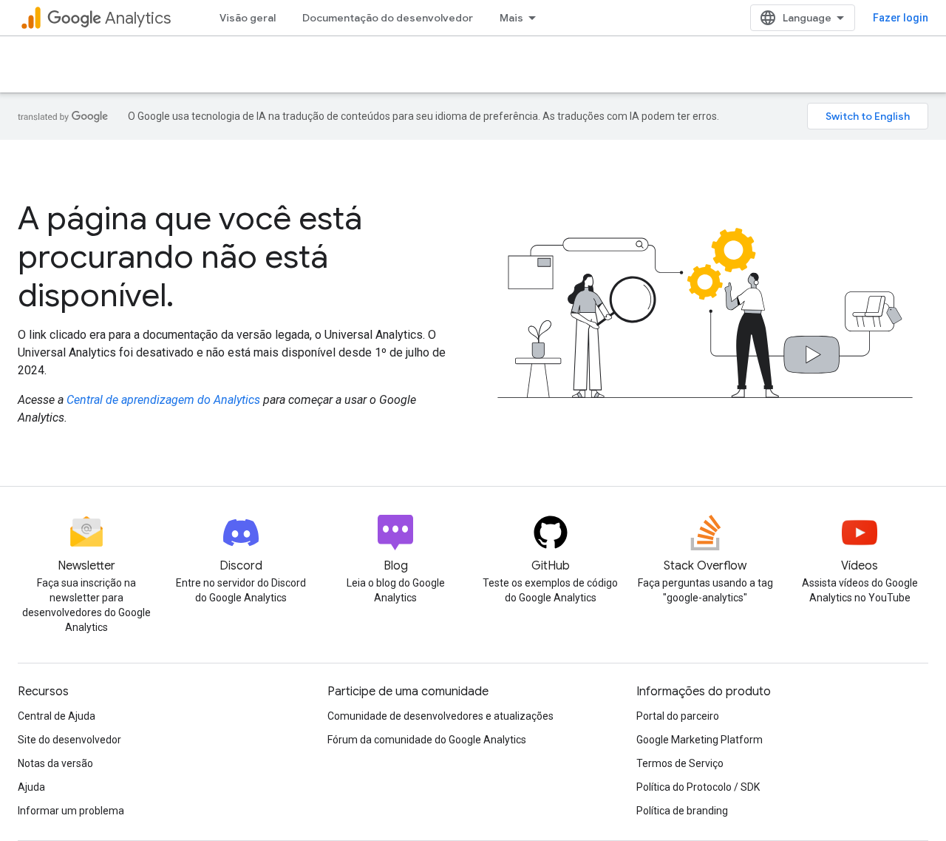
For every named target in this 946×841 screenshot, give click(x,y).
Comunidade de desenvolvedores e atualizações (440, 716)
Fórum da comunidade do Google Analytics (426, 740)
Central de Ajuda (56, 716)
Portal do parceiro (677, 716)
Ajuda (31, 787)
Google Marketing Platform (699, 740)
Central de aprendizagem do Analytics (163, 400)
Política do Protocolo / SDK (698, 787)
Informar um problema (71, 811)
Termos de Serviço (680, 763)
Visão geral (248, 17)
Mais (511, 17)
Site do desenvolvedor (69, 740)
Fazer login (900, 18)
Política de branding (682, 811)
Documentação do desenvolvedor (387, 17)
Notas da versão (55, 763)
